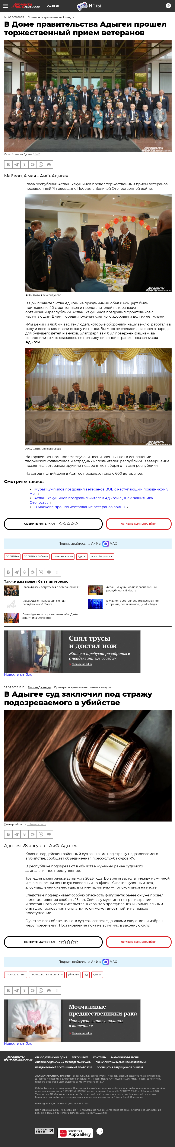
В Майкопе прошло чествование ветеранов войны (79, 507)
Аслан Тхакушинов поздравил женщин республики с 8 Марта (132, 588)
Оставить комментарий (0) (138, 523)
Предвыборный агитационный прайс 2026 (63, 1067)
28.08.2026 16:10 (14, 687)
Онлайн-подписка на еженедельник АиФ (63, 1062)
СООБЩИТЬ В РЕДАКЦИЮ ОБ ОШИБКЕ (120, 1067)
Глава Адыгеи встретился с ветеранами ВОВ (51, 587)
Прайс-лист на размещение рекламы (121, 1062)
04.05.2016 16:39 (14, 17)
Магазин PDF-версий (125, 1057)
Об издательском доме (51, 1057)
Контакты (99, 1057)
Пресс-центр (80, 1057)
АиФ (37, 154)
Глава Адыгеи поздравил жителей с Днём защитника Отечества (50, 616)
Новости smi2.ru (18, 675)
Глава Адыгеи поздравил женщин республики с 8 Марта (44, 602)
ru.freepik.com (36, 824)
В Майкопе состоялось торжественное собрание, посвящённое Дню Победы (132, 602)
